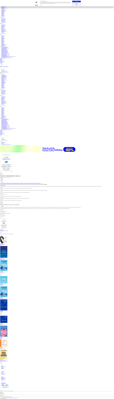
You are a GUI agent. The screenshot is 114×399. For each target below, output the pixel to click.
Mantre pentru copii (3, 27)
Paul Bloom (1, 337)
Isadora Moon (2, 98)
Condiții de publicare (3, 378)
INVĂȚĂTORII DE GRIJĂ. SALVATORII (5, 125)
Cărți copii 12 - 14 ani (3, 22)
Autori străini (12, 184)
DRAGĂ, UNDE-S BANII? (4, 53)
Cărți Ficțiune (2, 7)
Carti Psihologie (15, 184)
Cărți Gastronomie (3, 83)
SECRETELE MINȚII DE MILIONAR (5, 126)
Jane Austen (2, 36)
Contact (1, 65)
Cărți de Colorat (2, 15)
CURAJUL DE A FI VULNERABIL (5, 124)
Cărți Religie (2, 9)
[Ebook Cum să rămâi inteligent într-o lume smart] (6, 172)
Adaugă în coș (1, 229)
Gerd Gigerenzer (2, 174)
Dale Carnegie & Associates (2, 360)
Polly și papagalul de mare (3, 29)
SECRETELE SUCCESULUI (4, 50)
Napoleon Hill (2, 45)
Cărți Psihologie (2, 80)
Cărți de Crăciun (3, 16)
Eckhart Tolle (2, 42)
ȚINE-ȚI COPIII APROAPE (4, 48)
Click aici (11, 396)
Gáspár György (2, 110)
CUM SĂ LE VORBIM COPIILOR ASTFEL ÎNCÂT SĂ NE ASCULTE (8, 56)
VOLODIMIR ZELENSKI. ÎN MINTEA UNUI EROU (6, 57)
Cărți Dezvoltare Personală (3, 77)
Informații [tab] (2, 206)
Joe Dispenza (2, 39)
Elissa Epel (1, 347)
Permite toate (76, 1)
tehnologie (35, 184)
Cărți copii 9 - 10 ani (3, 21)
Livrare (2, 372)
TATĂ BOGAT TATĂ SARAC (4, 47)
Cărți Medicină (2, 11)
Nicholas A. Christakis (2, 258)
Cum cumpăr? (2, 371)
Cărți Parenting (2, 6)
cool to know (30, 184)
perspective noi (32, 184)
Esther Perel (2, 111)
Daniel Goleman (3, 38)
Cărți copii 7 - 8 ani (3, 20)
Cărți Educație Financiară (3, 75)
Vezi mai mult (1, 187)
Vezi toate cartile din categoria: (41, 184)
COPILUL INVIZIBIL (3, 54)
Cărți (10, 184)
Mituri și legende (3, 28)
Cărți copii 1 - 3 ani (3, 19)
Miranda (2, 99)
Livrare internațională (3, 373)
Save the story (2, 30)
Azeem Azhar (1, 311)
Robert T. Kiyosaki (3, 35)
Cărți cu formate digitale (3, 142)
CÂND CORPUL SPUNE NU (4, 118)
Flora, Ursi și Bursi (3, 97)
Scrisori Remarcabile (3, 33)
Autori (1, 34)
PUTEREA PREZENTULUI (4, 49)
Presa (1, 379)
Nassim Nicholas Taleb (3, 117)
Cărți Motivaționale (3, 82)
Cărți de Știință (18, 184)
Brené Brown (2, 40)
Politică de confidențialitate (3, 383)
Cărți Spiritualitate (3, 81)
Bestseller (2, 14)
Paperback (2, 181)
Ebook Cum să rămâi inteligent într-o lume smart (6, 144)
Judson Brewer (2, 43)
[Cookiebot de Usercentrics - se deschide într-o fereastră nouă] (36, 5)
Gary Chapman (2, 37)
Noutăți (2, 365)
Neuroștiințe (21, 184)
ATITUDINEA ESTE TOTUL (4, 123)
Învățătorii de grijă (3, 26)
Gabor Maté (2, 109)
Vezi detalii (1, 243)
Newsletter (2, 377)
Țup (1, 104)
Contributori (2, 367)
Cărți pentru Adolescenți (3, 18)
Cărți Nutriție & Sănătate (3, 10)
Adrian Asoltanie (3, 116)
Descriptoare (2, 368)
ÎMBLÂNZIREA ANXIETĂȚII (4, 52)
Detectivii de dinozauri (3, 24)
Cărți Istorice (2, 12)
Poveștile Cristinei (3, 31)
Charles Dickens (3, 41)
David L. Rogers (1, 284)
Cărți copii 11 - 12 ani (3, 93)
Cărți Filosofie (2, 13)
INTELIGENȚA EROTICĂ (4, 55)
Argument (25, 184)
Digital (2, 179)
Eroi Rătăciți (2, 25)
